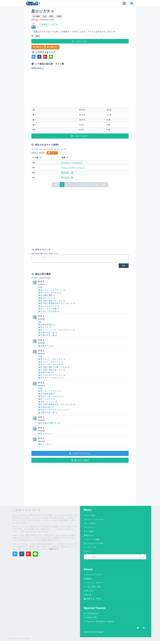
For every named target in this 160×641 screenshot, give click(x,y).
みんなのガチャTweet (93, 543)
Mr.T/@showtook (91, 613)
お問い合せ (89, 591)
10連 (40, 287)
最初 (56, 185)
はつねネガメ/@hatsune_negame (99, 621)
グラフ (53, 153)
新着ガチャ (89, 535)
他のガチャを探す (81, 460)
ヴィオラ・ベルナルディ (72, 163)
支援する (53, 549)
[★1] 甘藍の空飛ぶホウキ (49, 423)
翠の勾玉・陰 (67, 177)
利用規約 (88, 579)
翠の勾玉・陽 (67, 172)
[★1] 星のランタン (46, 346)
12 (79, 185)
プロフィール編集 (92, 539)
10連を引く (53, 47)
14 (89, 185)
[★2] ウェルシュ (45, 433)
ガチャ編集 (89, 531)
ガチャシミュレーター (94, 519)
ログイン (88, 551)
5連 (39, 322)
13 (84, 185)
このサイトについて (93, 575)
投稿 (123, 266)
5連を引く (39, 47)
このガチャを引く (81, 41)
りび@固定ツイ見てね (48, 24)
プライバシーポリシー (94, 583)
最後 (104, 185)
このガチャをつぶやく (81, 453)
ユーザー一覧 (90, 547)
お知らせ (88, 595)
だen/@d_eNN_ (91, 617)
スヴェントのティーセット (73, 167)
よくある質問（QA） (93, 587)
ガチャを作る (90, 523)
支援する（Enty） (94, 599)
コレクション (90, 527)
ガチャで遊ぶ (90, 515)
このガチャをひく (81, 136)
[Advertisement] (80, 88)
